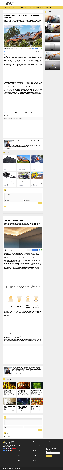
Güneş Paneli (13, 118)
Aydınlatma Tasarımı (12, 217)
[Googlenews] (4, 450)
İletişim (19, 460)
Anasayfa (6, 11)
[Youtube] (13, 448)
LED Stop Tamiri (34, 462)
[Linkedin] (11, 448)
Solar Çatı (19, 118)
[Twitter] (6, 448)
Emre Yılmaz (8, 48)
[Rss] (11, 450)
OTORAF (33, 453)
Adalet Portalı (34, 455)
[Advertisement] (23, 74)
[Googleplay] (8, 450)
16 (23, 412)
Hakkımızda (20, 445)
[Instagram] (8, 448)
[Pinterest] (15, 448)
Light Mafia (34, 450)
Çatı (6, 118)
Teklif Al (19, 453)
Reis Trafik (34, 460)
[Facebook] (4, 448)
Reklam (19, 455)
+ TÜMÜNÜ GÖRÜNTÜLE (58, 12)
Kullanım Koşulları (21, 448)
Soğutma (16, 118)
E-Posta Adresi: (48, 451)
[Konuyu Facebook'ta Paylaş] (37, 48)
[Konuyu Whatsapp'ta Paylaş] (41, 48)
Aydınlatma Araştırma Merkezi (37, 445)
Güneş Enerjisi (11, 11)
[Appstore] (6, 450)
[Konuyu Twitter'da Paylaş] (39, 48)
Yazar (21, 118)
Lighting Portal (34, 448)
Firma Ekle (19, 450)
